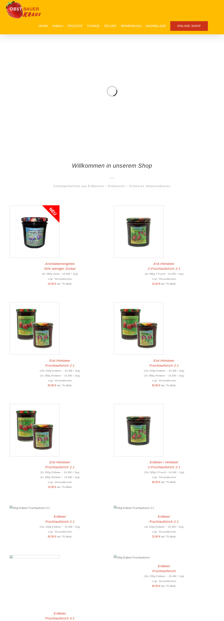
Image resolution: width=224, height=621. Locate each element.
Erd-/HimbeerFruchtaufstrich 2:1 (60, 370)
